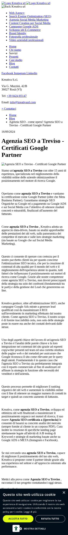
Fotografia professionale (23, 36)
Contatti (14, 66)
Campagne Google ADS (23, 26)
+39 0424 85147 (17, 95)
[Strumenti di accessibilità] (16, 528)
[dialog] (34, 512)
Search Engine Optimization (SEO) (30, 16)
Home (12, 46)
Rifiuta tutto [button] (50, 518)
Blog (12, 63)
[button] (34, 528)
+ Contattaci (9, 108)
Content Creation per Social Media (29, 23)
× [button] (63, 492)
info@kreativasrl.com (23, 102)
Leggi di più (30, 511)
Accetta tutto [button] (18, 518)
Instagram (20, 73)
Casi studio (15, 60)
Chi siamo (15, 49)
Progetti (13, 56)
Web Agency (17, 13)
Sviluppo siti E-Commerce (25, 29)
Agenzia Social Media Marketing (29, 19)
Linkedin (31, 73)
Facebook (8, 73)
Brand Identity (17, 33)
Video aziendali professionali (26, 40)
